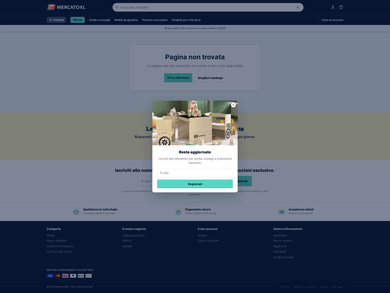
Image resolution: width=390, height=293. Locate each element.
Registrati (195, 184)
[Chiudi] (233, 104)
